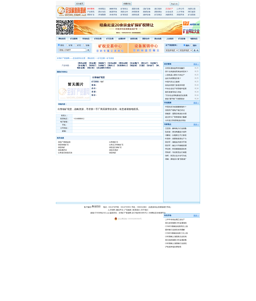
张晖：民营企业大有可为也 (176, 156)
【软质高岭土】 (122, 65)
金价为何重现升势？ (173, 78)
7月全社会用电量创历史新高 (176, 95)
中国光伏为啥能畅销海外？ (176, 107)
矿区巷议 (158, 15)
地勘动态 (193, 39)
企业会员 (169, 12)
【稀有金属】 (123, 63)
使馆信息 (135, 15)
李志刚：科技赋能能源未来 (176, 149)
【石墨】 (141, 65)
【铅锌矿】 (92, 65)
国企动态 (102, 12)
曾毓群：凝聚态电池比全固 (176, 114)
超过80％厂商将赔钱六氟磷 (176, 117)
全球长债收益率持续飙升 (175, 68)
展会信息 (157, 39)
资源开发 (180, 15)
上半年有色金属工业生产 (175, 219)
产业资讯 (90, 12)
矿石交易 (109, 39)
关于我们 (144, 210)
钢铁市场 (113, 9)
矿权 (70, 45)
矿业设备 (181, 39)
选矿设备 (147, 9)
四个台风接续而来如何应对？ (176, 72)
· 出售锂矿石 (113, 142)
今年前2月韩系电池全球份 (175, 120)
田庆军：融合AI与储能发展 (176, 145)
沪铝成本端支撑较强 (173, 247)
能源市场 (113, 12)
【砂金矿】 (150, 65)
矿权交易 (97, 39)
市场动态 (85, 39)
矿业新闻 (73, 39)
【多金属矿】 (82, 65)
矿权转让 (124, 9)
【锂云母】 (90, 68)
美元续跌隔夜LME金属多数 (176, 240)
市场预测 (102, 15)
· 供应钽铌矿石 (63, 145)
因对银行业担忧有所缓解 (175, 230)
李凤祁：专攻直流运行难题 (176, 152)
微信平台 (119, 210)
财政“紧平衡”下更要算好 (174, 99)
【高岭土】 (111, 65)
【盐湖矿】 (153, 63)
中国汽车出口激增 (172, 82)
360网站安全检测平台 (157, 213)
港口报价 (158, 9)
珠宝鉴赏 (191, 12)
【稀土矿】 (144, 63)
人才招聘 (111, 210)
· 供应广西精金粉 (64, 142)
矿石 (79, 45)
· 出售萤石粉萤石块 (64, 153)
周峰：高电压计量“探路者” (175, 159)
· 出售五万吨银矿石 (115, 145)
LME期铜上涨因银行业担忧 (176, 243)
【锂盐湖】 (133, 65)
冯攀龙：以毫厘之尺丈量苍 (176, 135)
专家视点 (102, 9)
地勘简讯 (169, 15)
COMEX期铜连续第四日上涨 (176, 226)
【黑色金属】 (82, 63)
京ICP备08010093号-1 (140, 213)
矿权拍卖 (124, 15)
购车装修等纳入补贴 (173, 92)
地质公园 (191, 9)
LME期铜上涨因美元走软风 (176, 237)
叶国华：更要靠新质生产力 (176, 139)
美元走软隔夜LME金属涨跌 (176, 223)
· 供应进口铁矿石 (115, 147)
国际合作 (145, 39)
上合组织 (169, 39)
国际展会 (158, 12)
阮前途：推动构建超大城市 (176, 132)
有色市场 (113, 15)
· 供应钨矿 (61, 147)
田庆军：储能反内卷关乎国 (176, 142)
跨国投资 (135, 12)
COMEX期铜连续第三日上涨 (176, 233)
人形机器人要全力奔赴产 (175, 75)
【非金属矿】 (134, 63)
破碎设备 (147, 15)
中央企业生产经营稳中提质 (176, 89)
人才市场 (180, 12)
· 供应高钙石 (62, 150)
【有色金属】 (112, 63)
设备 (87, 45)
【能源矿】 (101, 63)
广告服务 (128, 210)
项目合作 (124, 12)
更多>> (196, 64)
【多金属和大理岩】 (104, 68)
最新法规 (135, 9)
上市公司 (180, 9)
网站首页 (62, 39)
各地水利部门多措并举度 (175, 85)
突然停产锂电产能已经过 (175, 110)
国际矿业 (90, 15)
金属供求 (121, 39)
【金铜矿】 (101, 65)
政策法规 (133, 39)
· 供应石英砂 (113, 150)
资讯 (62, 45)
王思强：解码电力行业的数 (176, 128)
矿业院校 (191, 15)
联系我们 (136, 210)
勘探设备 (147, 12)
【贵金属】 (92, 63)
